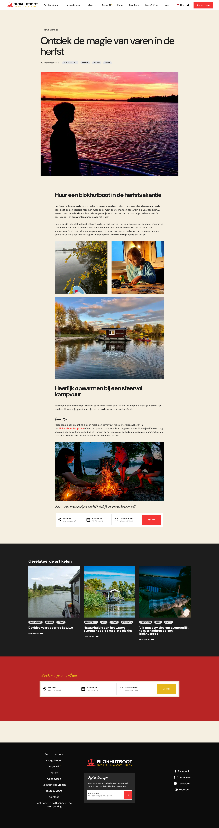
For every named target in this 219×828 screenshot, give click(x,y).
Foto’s (120, 5)
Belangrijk (106, 5)
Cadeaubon (54, 778)
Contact (54, 797)
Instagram (184, 783)
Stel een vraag (203, 5)
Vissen (91, 5)
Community (184, 777)
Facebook (183, 771)
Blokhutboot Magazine (71, 428)
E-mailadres (93, 793)
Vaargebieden (73, 5)
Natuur (97, 63)
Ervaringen (134, 5)
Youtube (184, 789)
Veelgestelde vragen (54, 784)
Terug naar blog (51, 29)
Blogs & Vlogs (151, 5)
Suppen (107, 63)
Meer (167, 5)
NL (181, 5)
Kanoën (85, 63)
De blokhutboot (51, 5)
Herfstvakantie (70, 63)
